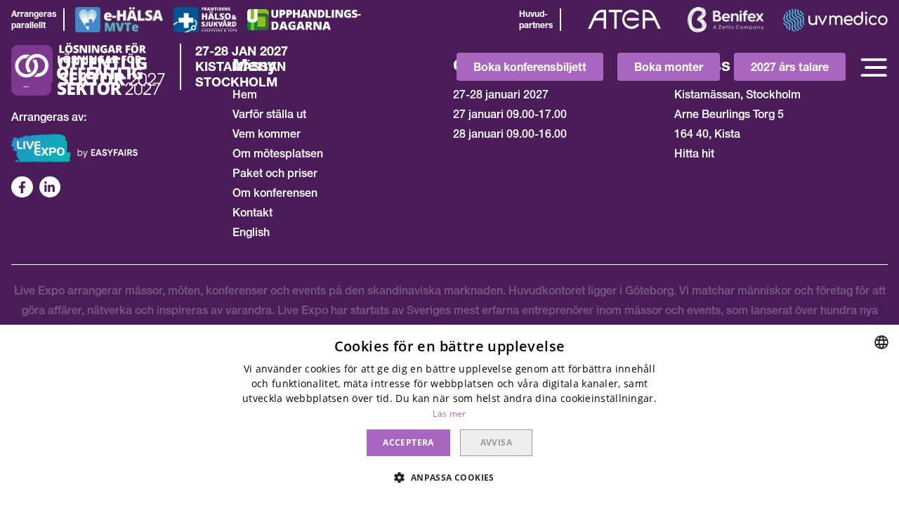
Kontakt (252, 212)
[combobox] (881, 342)
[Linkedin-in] (50, 187)
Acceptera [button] (408, 442)
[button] (449, 478)
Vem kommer (266, 133)
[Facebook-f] (22, 187)
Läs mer (449, 414)
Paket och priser (274, 173)
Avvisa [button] (496, 442)
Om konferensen (274, 193)
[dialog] (449, 415)
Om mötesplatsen (277, 153)
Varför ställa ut (269, 114)
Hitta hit (694, 153)
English (251, 232)
